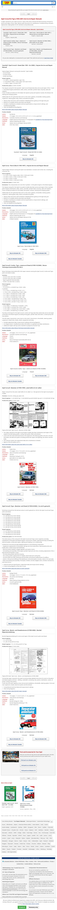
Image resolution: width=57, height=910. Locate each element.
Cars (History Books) (7, 821)
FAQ (35, 861)
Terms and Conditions (43, 861)
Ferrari (35, 832)
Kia (37, 835)
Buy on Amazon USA (40, 253)
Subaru (42, 846)
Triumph (19, 849)
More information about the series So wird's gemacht (15, 568)
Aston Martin (36, 824)
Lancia (45, 835)
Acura (3, 824)
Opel (28, 14)
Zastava (4, 852)
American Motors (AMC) (25, 824)
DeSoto (10, 832)
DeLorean (4, 832)
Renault (44, 843)
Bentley (20, 827)
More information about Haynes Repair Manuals (14, 109)
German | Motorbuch (40, 42)
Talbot (3, 849)
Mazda (28, 838)
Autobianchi (14, 827)
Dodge (19, 832)
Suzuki (53, 846)
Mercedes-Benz (35, 838)
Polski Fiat (22, 843)
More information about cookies (30, 903)
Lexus (49, 835)
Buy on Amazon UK (28, 159)
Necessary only (33, 907)
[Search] (53, 3)
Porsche (34, 843)
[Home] (2, 6)
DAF (36, 830)
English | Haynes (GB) (40, 34)
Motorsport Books (31, 821)
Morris (16, 841)
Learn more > (46, 10)
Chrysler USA (15, 830)
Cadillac (44, 827)
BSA (36, 827)
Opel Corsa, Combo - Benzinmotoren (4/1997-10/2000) (26, 805)
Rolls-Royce (5, 846)
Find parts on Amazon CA (28, 770)
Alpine (15, 824)
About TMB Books (19, 861)
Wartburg (43, 849)
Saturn (19, 846)
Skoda (32, 846)
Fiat (39, 832)
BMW (25, 827)
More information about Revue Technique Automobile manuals (18, 328)
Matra (23, 838)
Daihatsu (41, 830)
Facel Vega (29, 832)
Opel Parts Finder (48, 58)
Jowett (33, 835)
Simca (27, 846)
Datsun (52, 830)
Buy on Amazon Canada (15, 258)
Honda (9, 835)
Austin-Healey (5, 827)
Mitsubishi (4, 841)
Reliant (39, 843)
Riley (49, 843)
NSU (29, 841)
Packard (45, 841)
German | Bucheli (40, 51)
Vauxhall (25, 849)
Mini (51, 838)
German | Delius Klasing (14, 50)
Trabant (13, 849)
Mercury (43, 838)
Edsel (24, 832)
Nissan (25, 841)
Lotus (13, 838)
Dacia (26, 830)
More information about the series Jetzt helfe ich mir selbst (17, 444)
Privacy (52, 861)
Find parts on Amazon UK (28, 765)
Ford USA (52, 832)
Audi (42, 824)
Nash (20, 841)
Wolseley (49, 849)
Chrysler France (6, 830)
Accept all (22, 907)
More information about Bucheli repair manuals (14, 691)
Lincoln (4, 838)
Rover (10, 846)
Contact (31, 861)
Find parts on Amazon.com (28, 760)
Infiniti (20, 835)
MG (47, 838)
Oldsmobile (35, 841)
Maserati (18, 838)
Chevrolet (50, 827)
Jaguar (29, 835)
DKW (15, 832)
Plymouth (10, 843)
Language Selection (9, 861)
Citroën (21, 830)
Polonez (16, 843)
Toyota (8, 849)
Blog (27, 861)
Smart (36, 846)
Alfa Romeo (9, 824)
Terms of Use (37, 863)
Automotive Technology (43, 821)
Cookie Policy (20, 863)
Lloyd (8, 838)
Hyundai (14, 835)
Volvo (37, 849)
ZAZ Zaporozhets (11, 852)
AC (51, 821)
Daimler (47, 830)
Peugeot (4, 843)
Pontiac (28, 843)
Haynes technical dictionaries (9, 888)
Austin (46, 824)
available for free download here (43, 119)
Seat (24, 846)
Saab (15, 846)
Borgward (30, 827)
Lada (41, 835)
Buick (39, 827)
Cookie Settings (29, 863)
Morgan (11, 841)
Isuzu (24, 835)
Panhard (51, 841)
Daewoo (31, 830)
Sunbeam (47, 846)
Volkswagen (32, 849)
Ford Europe (45, 832)
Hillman (4, 835)
